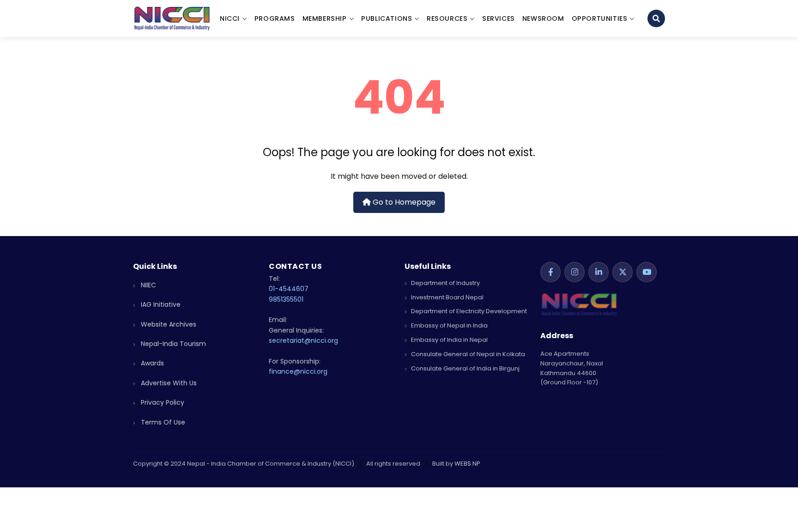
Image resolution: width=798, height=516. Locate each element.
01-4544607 (288, 288)
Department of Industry (445, 283)
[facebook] (550, 272)
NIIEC (147, 285)
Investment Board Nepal (447, 297)
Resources (447, 18)
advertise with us (168, 383)
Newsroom (543, 18)
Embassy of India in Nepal (449, 339)
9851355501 (286, 299)
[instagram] (574, 272)
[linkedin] (598, 272)
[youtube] (646, 272)
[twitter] (622, 272)
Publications (386, 18)
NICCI (230, 18)
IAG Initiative (160, 304)
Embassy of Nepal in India (449, 325)
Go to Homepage (403, 202)
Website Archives (167, 324)
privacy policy (161, 402)
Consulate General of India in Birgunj (465, 368)
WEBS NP (467, 463)
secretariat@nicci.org (303, 340)
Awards (151, 363)
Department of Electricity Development (468, 311)
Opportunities (600, 18)
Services (498, 18)
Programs (274, 18)
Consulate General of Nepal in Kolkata (467, 354)
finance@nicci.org (298, 371)
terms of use (162, 422)
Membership (324, 18)
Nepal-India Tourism (172, 343)
